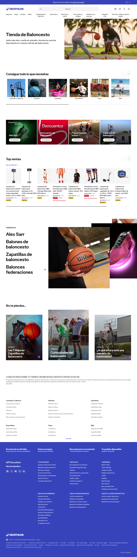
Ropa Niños (78, 98)
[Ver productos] (21, 132)
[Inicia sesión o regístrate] (124, 9)
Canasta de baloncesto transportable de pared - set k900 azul (121, 191)
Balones (37, 98)
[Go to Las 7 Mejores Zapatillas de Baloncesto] (39, 356)
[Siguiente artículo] (129, 73)
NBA (120, 98)
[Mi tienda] (115, 9)
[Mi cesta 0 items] (129, 9)
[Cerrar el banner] (129, 2)
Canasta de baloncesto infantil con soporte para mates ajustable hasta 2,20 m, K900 (13, 191)
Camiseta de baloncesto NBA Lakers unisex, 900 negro (75, 190)
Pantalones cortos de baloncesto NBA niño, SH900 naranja (60, 190)
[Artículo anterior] (123, 73)
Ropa (99, 98)
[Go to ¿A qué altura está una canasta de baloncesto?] (127, 356)
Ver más (68, 438)
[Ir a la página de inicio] (14, 9)
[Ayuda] (120, 9)
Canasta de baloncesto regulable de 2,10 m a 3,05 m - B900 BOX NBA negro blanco (107, 192)
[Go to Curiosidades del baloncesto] (85, 356)
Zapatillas (58, 98)
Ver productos (15, 140)
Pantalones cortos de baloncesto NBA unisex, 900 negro (91, 189)
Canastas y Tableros (16, 98)
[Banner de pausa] (126, 2)
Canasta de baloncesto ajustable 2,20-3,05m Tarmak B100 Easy (29, 191)
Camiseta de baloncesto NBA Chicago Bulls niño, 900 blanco (44, 190)
